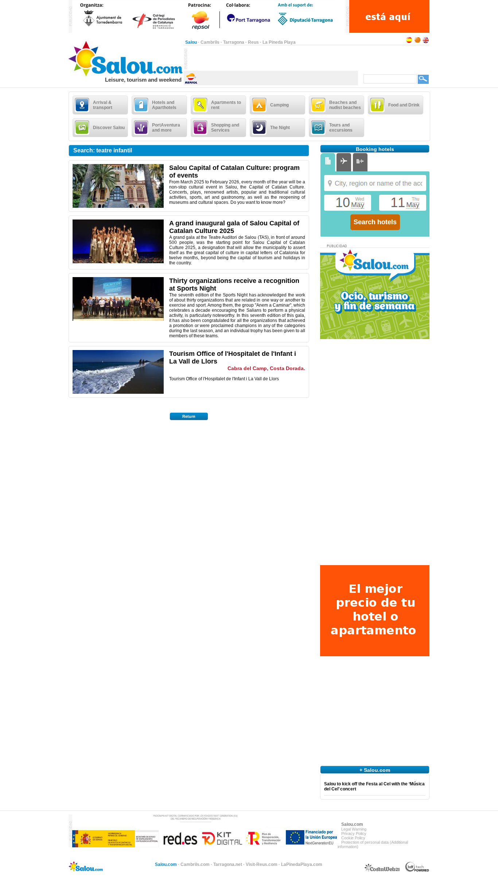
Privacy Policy (353, 833)
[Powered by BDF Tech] (417, 870)
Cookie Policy (353, 838)
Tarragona (233, 42)
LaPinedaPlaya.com (301, 864)
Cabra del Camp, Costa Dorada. (266, 368)
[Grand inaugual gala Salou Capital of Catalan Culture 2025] (118, 261)
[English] (425, 42)
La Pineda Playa (279, 42)
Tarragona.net (227, 864)
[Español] (409, 42)
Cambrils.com (195, 864)
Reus (253, 42)
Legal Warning (353, 829)
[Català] (417, 42)
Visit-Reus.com (261, 864)
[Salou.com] (126, 75)
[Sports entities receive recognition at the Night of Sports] (118, 319)
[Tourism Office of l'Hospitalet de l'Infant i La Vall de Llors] (118, 392)
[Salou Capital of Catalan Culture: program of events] (118, 206)
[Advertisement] (272, 59)
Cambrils (210, 42)
